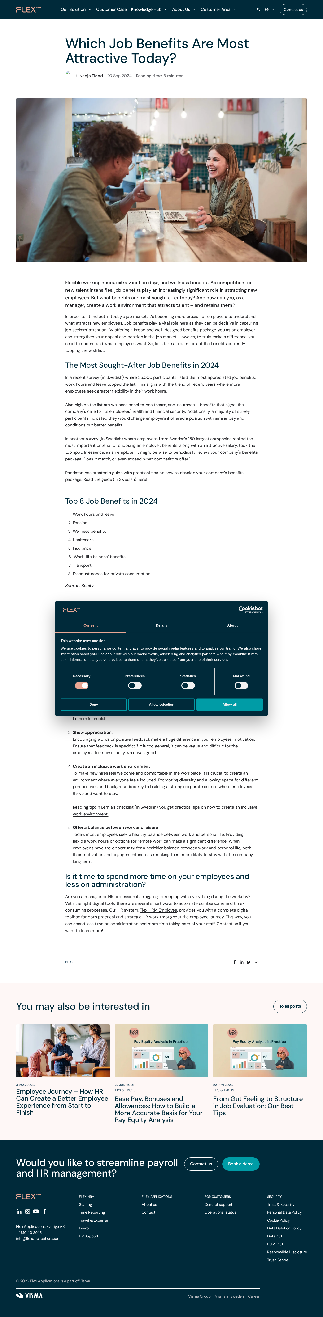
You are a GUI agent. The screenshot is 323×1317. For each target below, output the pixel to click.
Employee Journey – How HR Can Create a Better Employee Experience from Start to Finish (62, 1102)
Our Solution (73, 9)
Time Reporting (92, 1212)
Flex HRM (87, 1197)
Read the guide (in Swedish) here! (115, 479)
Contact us (293, 9)
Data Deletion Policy (284, 1228)
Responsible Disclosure (287, 1251)
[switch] (135, 685)
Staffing (85, 1204)
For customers (218, 1197)
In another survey (82, 439)
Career (254, 1296)
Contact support (219, 1204)
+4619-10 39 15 (29, 1232)
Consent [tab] (90, 625)
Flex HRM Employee (158, 910)
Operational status (220, 1212)
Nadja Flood (91, 76)
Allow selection (161, 704)
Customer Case (111, 9)
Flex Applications (157, 1197)
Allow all (230, 704)
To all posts (290, 1006)
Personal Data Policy (284, 1212)
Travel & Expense (93, 1220)
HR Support (88, 1236)
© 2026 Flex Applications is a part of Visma (53, 1281)
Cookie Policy (278, 1220)
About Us (181, 9)
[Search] (259, 10)
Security (274, 1197)
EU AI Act (275, 1244)
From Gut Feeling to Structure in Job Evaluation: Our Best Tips (258, 1105)
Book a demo (241, 1164)
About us (149, 1204)
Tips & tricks (125, 1090)
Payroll (85, 1228)
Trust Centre (277, 1260)
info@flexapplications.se (37, 1238)
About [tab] (232, 625)
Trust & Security (280, 1204)
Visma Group (199, 1296)
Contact (148, 1212)
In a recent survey (82, 377)
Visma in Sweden (229, 1296)
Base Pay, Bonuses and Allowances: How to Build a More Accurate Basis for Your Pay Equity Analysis (159, 1109)
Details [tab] (161, 625)
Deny (93, 704)
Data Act (274, 1236)
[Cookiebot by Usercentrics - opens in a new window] (242, 609)
